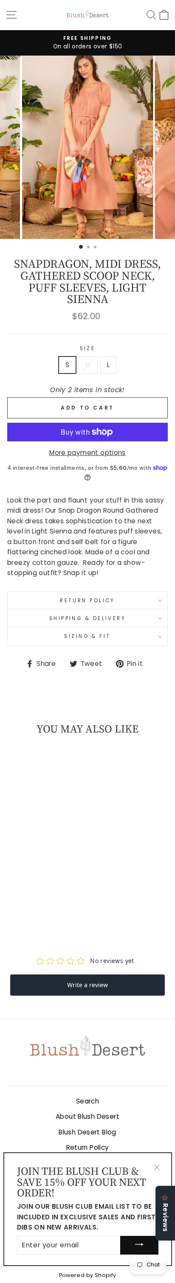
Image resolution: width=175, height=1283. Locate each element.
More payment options (87, 452)
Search (87, 1101)
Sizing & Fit (87, 636)
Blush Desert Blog (87, 1132)
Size (88, 348)
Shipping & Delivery (87, 618)
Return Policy (87, 600)
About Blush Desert (87, 1116)
